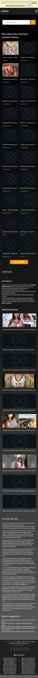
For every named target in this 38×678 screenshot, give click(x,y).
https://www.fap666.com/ (9, 663)
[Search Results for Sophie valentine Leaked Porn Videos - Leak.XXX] (11, 229)
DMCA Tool (25, 643)
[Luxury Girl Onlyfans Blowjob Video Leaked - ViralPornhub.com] (28, 207)
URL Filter (19, 643)
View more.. (19, 262)
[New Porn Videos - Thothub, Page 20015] (11, 54)
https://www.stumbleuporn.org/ (28, 673)
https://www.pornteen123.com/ (28, 664)
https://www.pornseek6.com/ (28, 663)
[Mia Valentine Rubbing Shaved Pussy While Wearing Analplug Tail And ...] (11, 141)
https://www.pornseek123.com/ (28, 662)
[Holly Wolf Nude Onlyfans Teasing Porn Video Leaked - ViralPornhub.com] (11, 120)
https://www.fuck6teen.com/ (28, 660)
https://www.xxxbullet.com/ (10, 668)
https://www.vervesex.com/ (10, 667)
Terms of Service (26, 641)
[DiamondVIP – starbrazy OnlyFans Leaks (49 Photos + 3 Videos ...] (11, 250)
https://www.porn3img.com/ (28, 670)
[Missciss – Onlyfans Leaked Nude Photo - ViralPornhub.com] (28, 120)
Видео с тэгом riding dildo (10, 210)
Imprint (19, 641)
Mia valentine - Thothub (27, 232)
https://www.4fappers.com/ (10, 658)
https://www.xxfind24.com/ (10, 672)
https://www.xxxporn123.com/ (10, 670)
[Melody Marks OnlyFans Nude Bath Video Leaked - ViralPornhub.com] (28, 185)
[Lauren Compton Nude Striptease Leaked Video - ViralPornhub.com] (28, 141)
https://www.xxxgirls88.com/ (28, 658)
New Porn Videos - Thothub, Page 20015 (14, 57)
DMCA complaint (6, 303)
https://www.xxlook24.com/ (10, 673)
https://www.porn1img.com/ (28, 668)
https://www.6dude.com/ (9, 662)
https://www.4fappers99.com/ (9, 659)
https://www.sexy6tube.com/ (28, 659)
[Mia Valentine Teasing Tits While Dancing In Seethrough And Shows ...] (11, 98)
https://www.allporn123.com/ (28, 665)
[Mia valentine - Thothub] (28, 229)
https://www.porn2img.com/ (28, 669)
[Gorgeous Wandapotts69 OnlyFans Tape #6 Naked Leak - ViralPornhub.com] (28, 54)
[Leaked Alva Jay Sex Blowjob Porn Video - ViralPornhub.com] (28, 98)
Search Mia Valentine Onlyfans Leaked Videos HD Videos (19, 626)
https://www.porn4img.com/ (28, 672)
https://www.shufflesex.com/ (9, 665)
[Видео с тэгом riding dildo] (11, 207)
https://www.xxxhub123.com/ (9, 669)
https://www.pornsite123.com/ (10, 664)
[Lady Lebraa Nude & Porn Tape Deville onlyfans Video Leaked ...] (11, 163)
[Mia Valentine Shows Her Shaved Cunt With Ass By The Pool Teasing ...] (11, 185)
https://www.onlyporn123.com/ (28, 667)
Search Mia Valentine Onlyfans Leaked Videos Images (18, 631)
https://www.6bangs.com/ (10, 660)
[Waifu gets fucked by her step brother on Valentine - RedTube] (11, 76)
